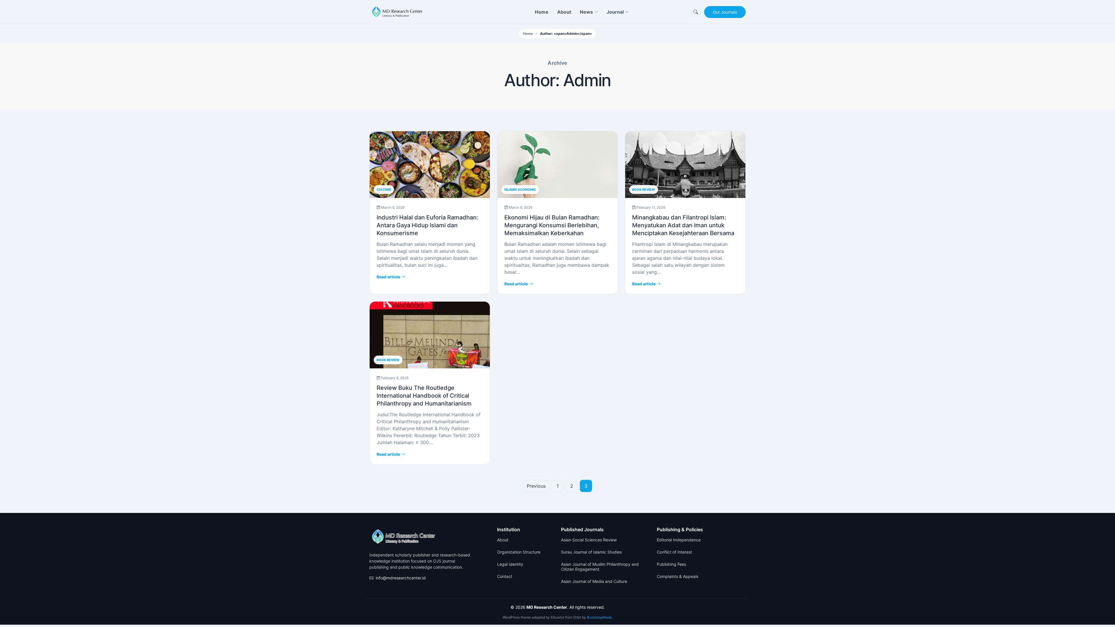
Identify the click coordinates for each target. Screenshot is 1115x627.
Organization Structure (518, 552)
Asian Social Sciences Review (589, 540)
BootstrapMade (599, 617)
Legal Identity (510, 564)
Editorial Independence (679, 540)
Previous (536, 486)
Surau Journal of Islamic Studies (591, 552)
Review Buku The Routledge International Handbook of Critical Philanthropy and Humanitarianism (424, 395)
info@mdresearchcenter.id (401, 577)
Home (541, 12)
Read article (389, 276)
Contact (504, 576)
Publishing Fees (671, 564)
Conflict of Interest (674, 552)
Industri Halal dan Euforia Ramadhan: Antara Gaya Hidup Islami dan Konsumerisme (427, 225)
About (564, 12)
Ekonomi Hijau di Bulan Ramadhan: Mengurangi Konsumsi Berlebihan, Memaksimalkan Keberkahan (552, 225)
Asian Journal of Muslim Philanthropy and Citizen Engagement (600, 567)
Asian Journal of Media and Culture (594, 581)
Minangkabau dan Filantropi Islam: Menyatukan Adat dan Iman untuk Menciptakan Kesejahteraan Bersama (683, 225)
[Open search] (695, 11)
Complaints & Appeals (677, 576)
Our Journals (725, 12)
